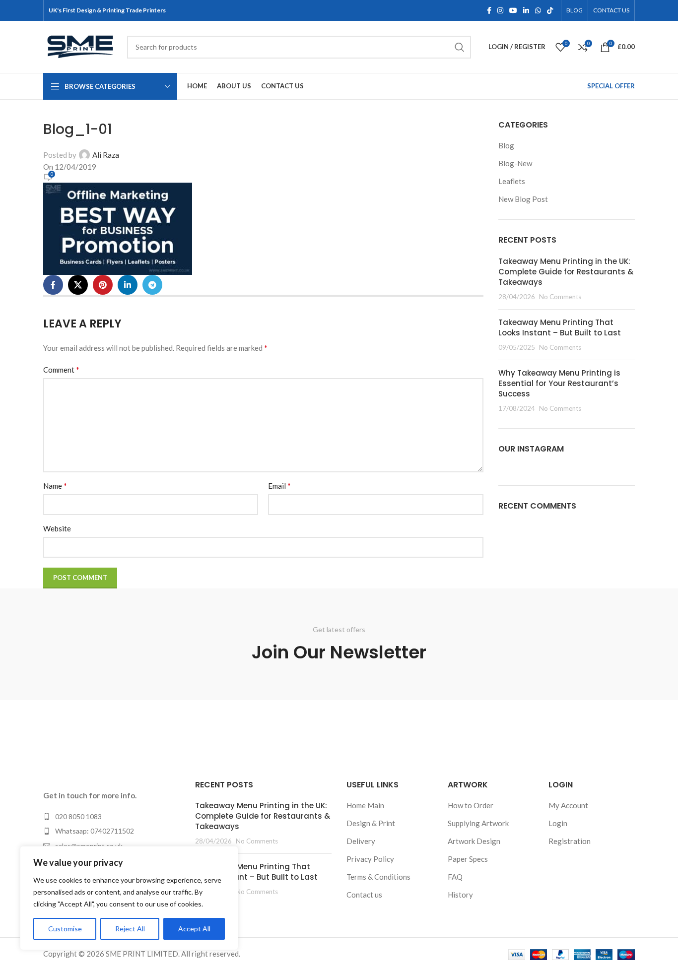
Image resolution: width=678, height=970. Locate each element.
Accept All (194, 928)
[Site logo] (80, 45)
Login (557, 823)
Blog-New (515, 163)
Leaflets (511, 181)
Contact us (364, 894)
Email (279, 485)
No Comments (560, 297)
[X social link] (78, 285)
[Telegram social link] (152, 285)
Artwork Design (474, 841)
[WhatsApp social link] (538, 10)
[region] (129, 898)
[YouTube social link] (513, 10)
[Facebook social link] (489, 10)
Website (57, 528)
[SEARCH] (459, 47)
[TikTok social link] (550, 10)
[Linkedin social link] (526, 10)
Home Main (365, 805)
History (460, 894)
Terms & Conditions (378, 876)
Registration (569, 841)
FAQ (455, 876)
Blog (506, 145)
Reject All (130, 928)
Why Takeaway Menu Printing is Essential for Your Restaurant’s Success (559, 383)
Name (55, 485)
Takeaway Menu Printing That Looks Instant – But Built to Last (559, 327)
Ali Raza (105, 154)
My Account (568, 805)
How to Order (470, 805)
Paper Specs (468, 858)
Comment (61, 369)
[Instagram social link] (500, 10)
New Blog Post (523, 198)
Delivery (360, 841)
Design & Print (370, 823)
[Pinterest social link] (103, 285)
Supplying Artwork (478, 823)
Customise (65, 928)
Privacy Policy (370, 858)
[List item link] (111, 816)
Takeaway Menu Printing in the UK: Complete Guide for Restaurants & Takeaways (565, 271)
